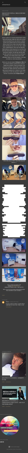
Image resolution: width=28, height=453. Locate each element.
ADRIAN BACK (6, 4)
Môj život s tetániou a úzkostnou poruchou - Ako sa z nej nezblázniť (13, 402)
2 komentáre (8, 406)
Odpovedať (8, 306)
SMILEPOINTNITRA (16, 286)
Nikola (7, 301)
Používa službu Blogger (15, 446)
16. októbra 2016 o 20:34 (13, 301)
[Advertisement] (14, 338)
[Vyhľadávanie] (25, 2)
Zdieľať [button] (3, 295)
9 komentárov (8, 381)
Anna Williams (18, 449)
